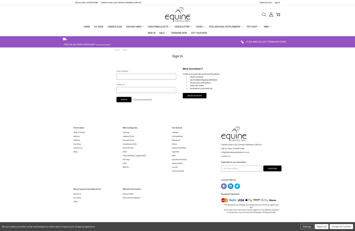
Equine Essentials (179, 148)
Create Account (265, 3)
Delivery (76, 140)
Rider (199, 26)
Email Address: (122, 71)
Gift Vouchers (199, 33)
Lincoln (175, 167)
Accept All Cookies (341, 226)
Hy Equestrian (177, 136)
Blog (75, 152)
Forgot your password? (142, 99)
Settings (307, 226)
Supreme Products (179, 159)
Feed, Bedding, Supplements (225, 26)
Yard (267, 26)
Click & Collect (79, 132)
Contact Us (77, 148)
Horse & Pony (182, 26)
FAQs (75, 201)
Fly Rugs (98, 26)
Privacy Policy (128, 194)
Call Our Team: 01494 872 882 (86, 3)
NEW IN (151, 33)
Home (87, 26)
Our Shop (77, 144)
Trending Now (179, 33)
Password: (120, 85)
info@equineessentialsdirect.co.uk (235, 152)
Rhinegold (176, 140)
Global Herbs (177, 163)
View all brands (178, 171)
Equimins (175, 152)
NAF (173, 156)
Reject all (321, 226)
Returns (76, 136)
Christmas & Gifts (158, 26)
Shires (174, 144)
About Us (77, 194)
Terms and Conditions (131, 198)
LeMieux (175, 132)
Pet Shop (252, 26)
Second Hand (134, 26)
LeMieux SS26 (114, 26)
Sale (162, 33)
